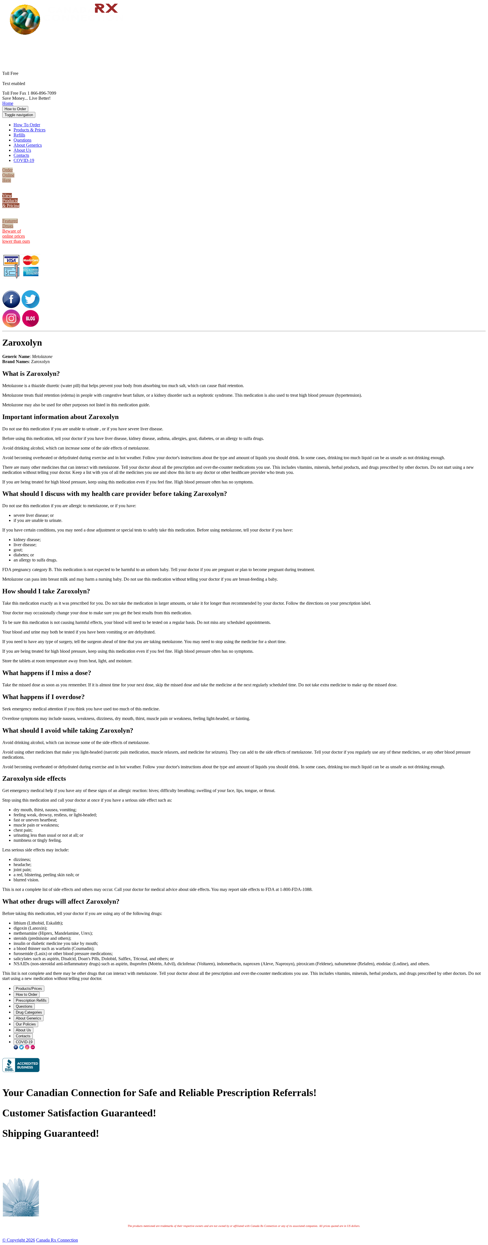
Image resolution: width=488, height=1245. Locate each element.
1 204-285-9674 (40, 83)
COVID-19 (24, 160)
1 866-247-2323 (252, 44)
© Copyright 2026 (18, 1240)
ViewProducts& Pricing (10, 200)
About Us (22, 150)
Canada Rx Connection (57, 1240)
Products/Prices (29, 988)
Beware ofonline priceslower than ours (16, 236)
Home (7, 103)
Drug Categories (29, 1012)
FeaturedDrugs (10, 223)
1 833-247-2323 (252, 49)
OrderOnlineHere (8, 175)
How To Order (27, 124)
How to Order (15, 109)
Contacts (21, 155)
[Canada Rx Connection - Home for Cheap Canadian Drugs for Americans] (69, 34)
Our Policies (26, 1024)
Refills (19, 135)
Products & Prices (29, 129)
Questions (22, 140)
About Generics (28, 145)
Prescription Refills (31, 1000)
